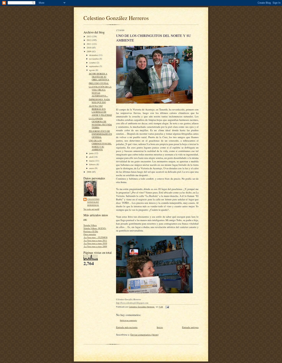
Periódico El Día (90, 231)
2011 (89, 43)
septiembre (94, 66)
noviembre (94, 58)
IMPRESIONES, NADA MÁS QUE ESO (99, 101)
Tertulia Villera (90, 225)
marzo (92, 160)
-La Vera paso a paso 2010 (95, 243)
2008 (89, 171)
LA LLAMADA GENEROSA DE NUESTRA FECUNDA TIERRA (100, 123)
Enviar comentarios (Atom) (144, 334)
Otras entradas (89, 234)
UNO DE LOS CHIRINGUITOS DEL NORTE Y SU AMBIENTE (100, 145)
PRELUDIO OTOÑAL (99, 83)
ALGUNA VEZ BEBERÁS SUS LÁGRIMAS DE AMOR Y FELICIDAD (100, 110)
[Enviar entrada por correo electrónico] (167, 307)
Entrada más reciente (127, 327)
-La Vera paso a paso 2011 (95, 240)
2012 (89, 40)
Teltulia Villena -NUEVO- (94, 228)
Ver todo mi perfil (91, 209)
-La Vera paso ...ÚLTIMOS (95, 237)
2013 (89, 36)
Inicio (160, 327)
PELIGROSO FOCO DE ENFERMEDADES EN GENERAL (100, 134)
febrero (92, 164)
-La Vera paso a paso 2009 (95, 246)
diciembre (94, 55)
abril (91, 156)
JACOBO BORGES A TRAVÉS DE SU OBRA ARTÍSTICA (99, 76)
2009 (89, 51)
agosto (92, 70)
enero (92, 168)
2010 (89, 47)
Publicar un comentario (128, 320)
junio (91, 153)
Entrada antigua (190, 327)
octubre (92, 62)
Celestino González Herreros (116, 18)
